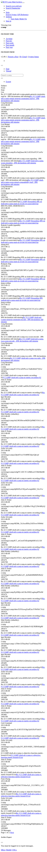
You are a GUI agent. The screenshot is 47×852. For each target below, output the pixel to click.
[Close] (2, 842)
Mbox (3, 850)
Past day (9, 41)
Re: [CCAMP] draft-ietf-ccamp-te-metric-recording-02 (23, 394)
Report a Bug (13, 57)
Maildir (9, 850)
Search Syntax (11, 15)
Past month (10, 45)
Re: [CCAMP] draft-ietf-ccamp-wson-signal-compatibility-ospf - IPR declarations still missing (22, 182)
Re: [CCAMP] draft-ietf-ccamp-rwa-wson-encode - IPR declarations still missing (22, 340)
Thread (8, 71)
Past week (9, 43)
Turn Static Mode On (19, 19)
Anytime (9, 39)
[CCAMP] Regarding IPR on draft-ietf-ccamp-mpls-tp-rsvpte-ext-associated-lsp (21, 203)
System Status (33, 57)
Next (12, 832)
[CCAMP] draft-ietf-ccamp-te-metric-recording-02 (22, 378)
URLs (14, 850)
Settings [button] (9, 17)
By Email (23, 57)
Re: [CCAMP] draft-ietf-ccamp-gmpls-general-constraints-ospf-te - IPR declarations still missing (23, 98)
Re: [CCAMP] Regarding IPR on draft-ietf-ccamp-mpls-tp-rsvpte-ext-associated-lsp (23, 222)
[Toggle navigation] (23, 2)
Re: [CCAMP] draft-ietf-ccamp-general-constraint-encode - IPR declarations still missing (22, 319)
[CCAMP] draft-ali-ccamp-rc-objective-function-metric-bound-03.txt (21, 756)
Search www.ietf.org (14, 6)
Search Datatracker (13, 8)
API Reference (22, 15)
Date (7, 69)
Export (8, 82)
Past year (9, 47)
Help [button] (8, 12)
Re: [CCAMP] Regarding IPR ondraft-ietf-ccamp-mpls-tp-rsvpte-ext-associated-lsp (22, 299)
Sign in (8, 21)
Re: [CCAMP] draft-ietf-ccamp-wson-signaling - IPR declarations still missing (22, 162)
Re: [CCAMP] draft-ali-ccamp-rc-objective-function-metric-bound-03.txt (21, 776)
